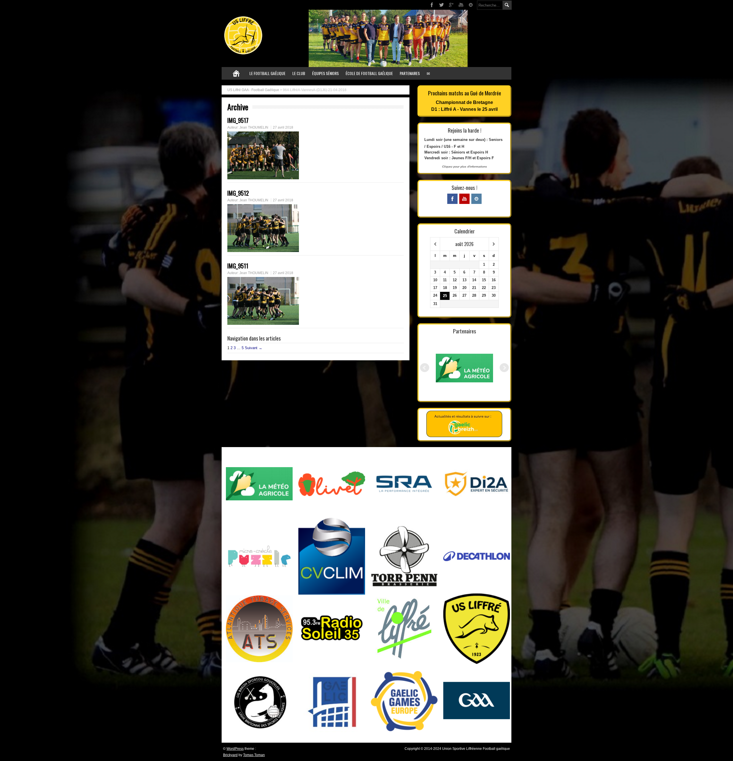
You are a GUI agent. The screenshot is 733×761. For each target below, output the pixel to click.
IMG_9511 (237, 265)
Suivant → (253, 348)
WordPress (235, 749)
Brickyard (230, 755)
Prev (424, 367)
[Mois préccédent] (435, 244)
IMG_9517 (238, 120)
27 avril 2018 (283, 127)
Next (504, 367)
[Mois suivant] (493, 244)
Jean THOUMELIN (253, 127)
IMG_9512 (238, 192)
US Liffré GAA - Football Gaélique (253, 90)
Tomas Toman (254, 755)
